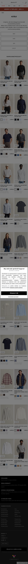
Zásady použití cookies (16, 287)
